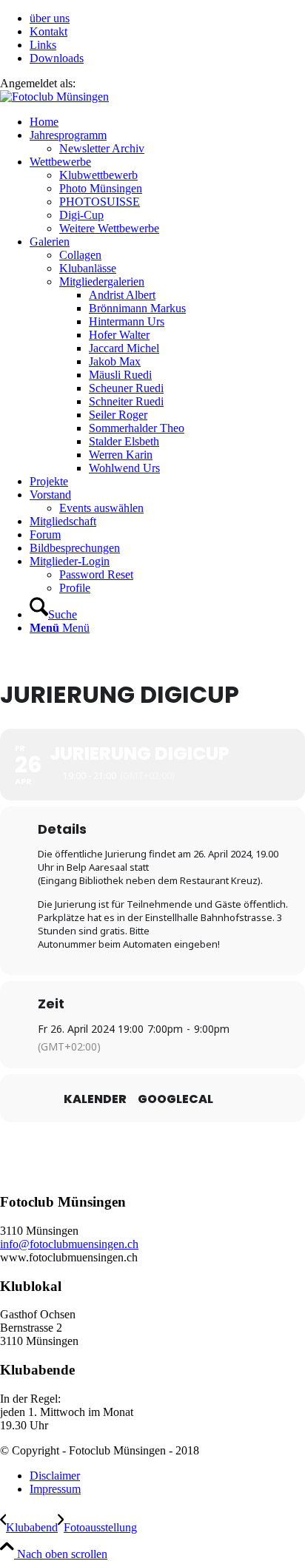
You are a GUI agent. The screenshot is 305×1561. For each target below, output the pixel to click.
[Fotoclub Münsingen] (54, 96)
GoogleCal (175, 1099)
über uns (50, 18)
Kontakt (48, 31)
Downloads (57, 58)
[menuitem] (167, 18)
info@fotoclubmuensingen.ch (69, 1244)
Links (43, 44)
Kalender (95, 1099)
